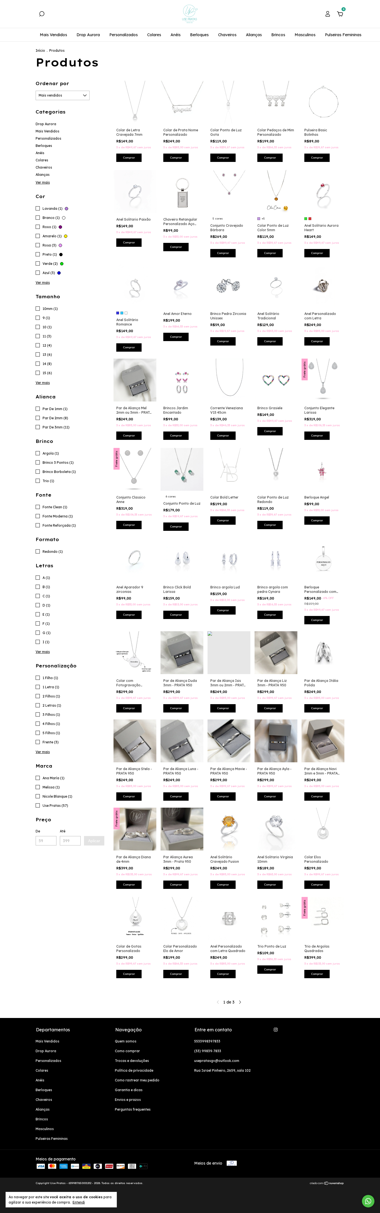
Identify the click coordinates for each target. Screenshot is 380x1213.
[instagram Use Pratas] (275, 1029)
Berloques (199, 34)
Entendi (79, 1202)
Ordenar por (52, 83)
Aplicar (94, 841)
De (38, 831)
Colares (154, 34)
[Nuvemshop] (327, 1183)
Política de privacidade (134, 1070)
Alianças (254, 34)
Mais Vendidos (53, 34)
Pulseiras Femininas (343, 34)
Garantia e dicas (128, 1090)
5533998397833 (207, 1041)
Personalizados (123, 34)
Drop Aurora (88, 34)
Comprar (176, 157)
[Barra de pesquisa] (42, 14)
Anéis (176, 34)
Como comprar (127, 1051)
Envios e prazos (128, 1100)
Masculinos (305, 34)
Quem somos (125, 1041)
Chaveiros (227, 34)
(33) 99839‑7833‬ (207, 1051)
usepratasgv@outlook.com (216, 1061)
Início (40, 50)
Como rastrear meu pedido (137, 1080)
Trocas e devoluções (132, 1061)
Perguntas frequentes (132, 1109)
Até (62, 831)
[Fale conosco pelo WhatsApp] (368, 1201)
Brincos (278, 34)
